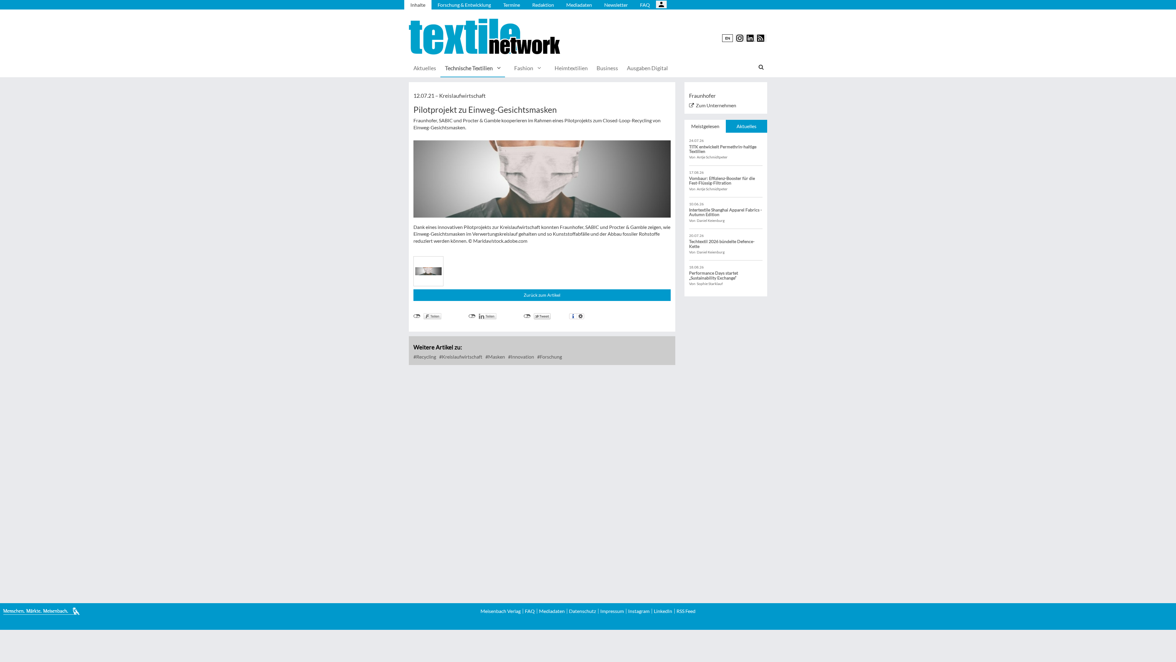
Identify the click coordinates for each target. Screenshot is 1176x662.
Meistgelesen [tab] (705, 126)
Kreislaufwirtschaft (461, 357)
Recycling (425, 357)
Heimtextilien (571, 68)
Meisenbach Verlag (501, 611)
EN (727, 38)
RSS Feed (686, 611)
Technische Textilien (469, 68)
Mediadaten (579, 5)
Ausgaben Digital (647, 68)
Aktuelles (424, 68)
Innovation (522, 357)
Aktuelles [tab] (746, 126)
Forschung (550, 357)
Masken (496, 357)
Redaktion (543, 5)
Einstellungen (580, 316)
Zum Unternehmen (716, 105)
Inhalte (417, 5)
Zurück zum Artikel (542, 295)
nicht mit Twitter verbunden (527, 316)
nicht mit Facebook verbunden (416, 316)
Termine (511, 5)
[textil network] (485, 37)
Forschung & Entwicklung (464, 5)
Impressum (612, 611)
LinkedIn (663, 611)
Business (607, 68)
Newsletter (616, 5)
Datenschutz (582, 611)
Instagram (639, 611)
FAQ (645, 5)
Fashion (523, 68)
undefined (472, 316)
